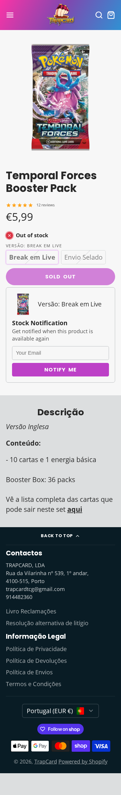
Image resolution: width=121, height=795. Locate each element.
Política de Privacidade (36, 649)
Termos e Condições (33, 684)
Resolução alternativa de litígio (47, 623)
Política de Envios (29, 672)
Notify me (60, 369)
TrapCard (45, 761)
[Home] (60, 15)
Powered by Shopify (82, 761)
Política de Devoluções (36, 661)
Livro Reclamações (31, 611)
